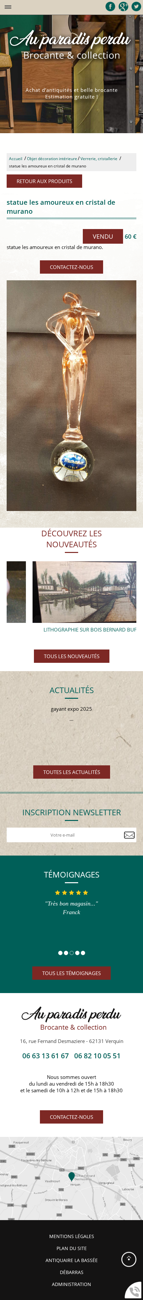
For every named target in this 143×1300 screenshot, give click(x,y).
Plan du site (72, 1248)
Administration (71, 1284)
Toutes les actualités (71, 772)
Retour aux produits (44, 181)
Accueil (15, 158)
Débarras (71, 1272)
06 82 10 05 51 (97, 1055)
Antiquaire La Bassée (72, 1260)
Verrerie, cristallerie (98, 158)
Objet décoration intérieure (52, 158)
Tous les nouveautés (71, 656)
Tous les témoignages (71, 973)
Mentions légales (71, 1236)
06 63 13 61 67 (45, 1055)
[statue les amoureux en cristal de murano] (71, 395)
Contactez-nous (71, 267)
